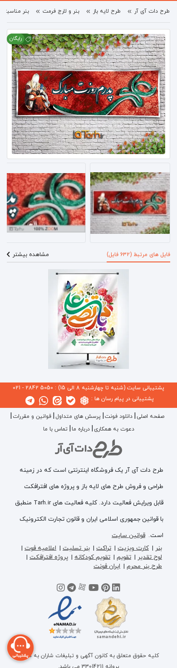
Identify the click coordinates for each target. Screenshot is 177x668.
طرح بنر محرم (144, 566)
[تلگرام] (71, 589)
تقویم (124, 557)
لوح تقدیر (150, 557)
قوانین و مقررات (32, 416)
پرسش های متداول (78, 416)
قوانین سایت (128, 535)
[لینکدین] (116, 589)
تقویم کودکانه (92, 557)
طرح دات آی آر (152, 11)
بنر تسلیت (76, 548)
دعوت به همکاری (114, 429)
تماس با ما (55, 429)
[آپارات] (82, 589)
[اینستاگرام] (61, 589)
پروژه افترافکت (49, 557)
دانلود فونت (119, 416)
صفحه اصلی (150, 416)
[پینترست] (105, 589)
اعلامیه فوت (40, 548)
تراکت (103, 548)
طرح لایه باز (107, 11)
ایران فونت (106, 566)
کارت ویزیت (133, 548)
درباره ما (81, 429)
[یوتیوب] (93, 589)
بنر (158, 548)
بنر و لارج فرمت (61, 11)
